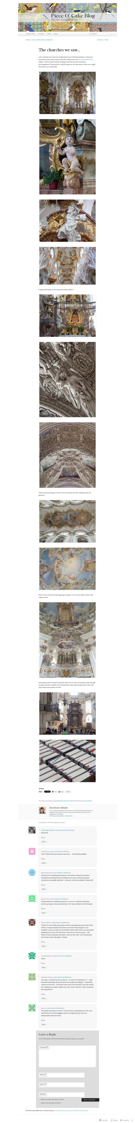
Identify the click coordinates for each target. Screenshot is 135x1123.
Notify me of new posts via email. (51, 1103)
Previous (99, 40)
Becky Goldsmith (47, 40)
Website (42, 1094)
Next (107, 40)
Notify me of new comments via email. (52, 1099)
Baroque (82, 59)
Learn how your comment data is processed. (71, 1110)
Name (43, 1074)
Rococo (90, 59)
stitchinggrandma (47, 830)
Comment (44, 1047)
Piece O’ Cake (30, 34)
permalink (88, 801)
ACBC (55, 34)
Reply (44, 841)
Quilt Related (57, 801)
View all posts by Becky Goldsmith (61, 816)
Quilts (49, 34)
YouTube (41, 34)
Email (43, 1084)
